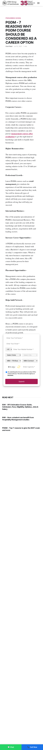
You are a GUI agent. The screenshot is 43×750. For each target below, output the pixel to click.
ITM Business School (13, 18)
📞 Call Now (32, 747)
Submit (21, 381)
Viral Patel (9, 46)
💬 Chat (11, 747)
